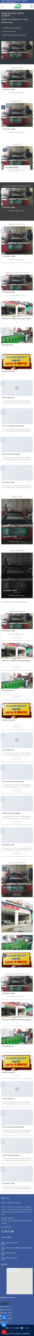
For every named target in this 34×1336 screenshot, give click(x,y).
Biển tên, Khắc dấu (11, 1258)
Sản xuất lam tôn (11, 1253)
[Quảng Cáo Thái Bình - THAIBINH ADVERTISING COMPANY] (17, 6)
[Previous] (4, 50)
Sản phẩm (12, 1331)
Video (22, 1331)
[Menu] (2, 6)
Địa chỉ (18, 1331)
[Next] (29, 50)
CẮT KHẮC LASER (11, 1243)
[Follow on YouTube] (12, 1231)
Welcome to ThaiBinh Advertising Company (19, 1248)
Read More (17, 637)
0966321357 (29, 1331)
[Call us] (9, 1231)
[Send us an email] (6, 1231)
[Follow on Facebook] (2, 1231)
